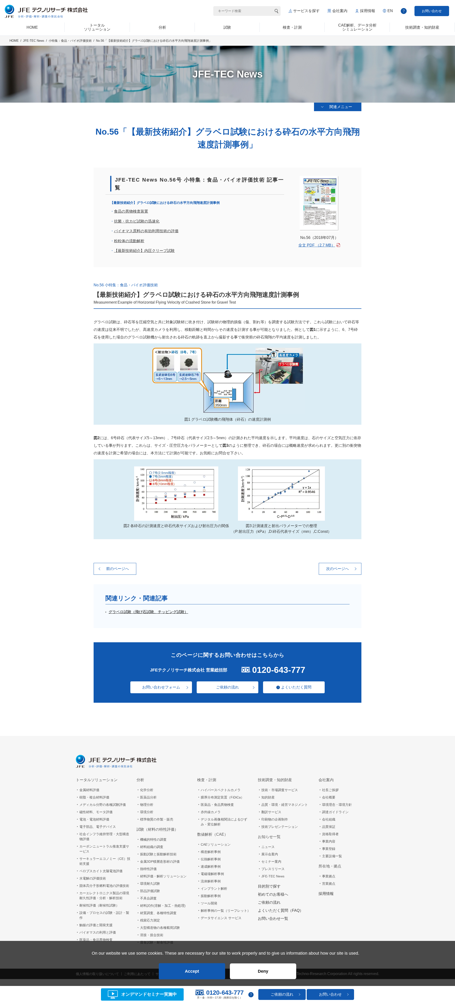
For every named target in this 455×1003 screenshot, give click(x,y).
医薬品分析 (148, 797)
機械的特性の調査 (153, 839)
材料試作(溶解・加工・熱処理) (163, 905)
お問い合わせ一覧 (273, 918)
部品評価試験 (150, 891)
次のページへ (337, 569)
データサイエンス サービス (221, 918)
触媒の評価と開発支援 (96, 925)
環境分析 (146, 812)
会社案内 (339, 11)
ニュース (268, 847)
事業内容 (328, 841)
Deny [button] (263, 971)
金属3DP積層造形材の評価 (160, 861)
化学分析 (146, 790)
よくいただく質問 (296, 687)
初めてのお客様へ (273, 894)
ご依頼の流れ (227, 687)
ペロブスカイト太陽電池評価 (101, 871)
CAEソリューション (216, 844)
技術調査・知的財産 (275, 780)
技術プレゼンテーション (279, 827)
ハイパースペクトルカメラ (221, 790)
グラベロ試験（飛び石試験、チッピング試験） (148, 612)
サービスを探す (306, 11)
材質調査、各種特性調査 (158, 913)
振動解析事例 (211, 896)
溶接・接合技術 (151, 935)
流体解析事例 (211, 881)
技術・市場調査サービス (279, 790)
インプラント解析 (214, 888)
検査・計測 (206, 780)
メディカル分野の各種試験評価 (102, 805)
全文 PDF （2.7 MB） (316, 245)
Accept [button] (192, 971)
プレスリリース (273, 869)
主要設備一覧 (332, 856)
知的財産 (268, 797)
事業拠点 (328, 876)
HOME (14, 40)
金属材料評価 (89, 790)
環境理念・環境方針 (337, 805)
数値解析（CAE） (212, 834)
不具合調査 (148, 898)
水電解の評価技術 (92, 878)
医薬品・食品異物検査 (96, 940)
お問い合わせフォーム (161, 687)
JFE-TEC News (33, 40)
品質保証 (328, 827)
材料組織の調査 (151, 847)
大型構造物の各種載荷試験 (160, 928)
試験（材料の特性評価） (157, 829)
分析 (140, 780)
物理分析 (146, 805)
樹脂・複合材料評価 (94, 797)
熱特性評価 (148, 869)
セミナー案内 (271, 861)
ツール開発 (209, 903)
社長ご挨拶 (330, 790)
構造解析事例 (211, 852)
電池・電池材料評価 (94, 819)
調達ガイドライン (335, 812)
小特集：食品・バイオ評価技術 (70, 40)
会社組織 (328, 819)
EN (390, 11)
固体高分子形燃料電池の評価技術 (104, 886)
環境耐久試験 (150, 883)
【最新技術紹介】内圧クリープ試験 (144, 251)
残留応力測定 (150, 920)
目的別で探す (269, 886)
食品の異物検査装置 (131, 211)
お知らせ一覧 (269, 837)
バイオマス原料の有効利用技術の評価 (146, 231)
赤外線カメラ (211, 812)
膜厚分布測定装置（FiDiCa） (222, 797)
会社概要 (328, 797)
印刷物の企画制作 (274, 819)
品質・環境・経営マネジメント (284, 805)
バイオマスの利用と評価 (97, 932)
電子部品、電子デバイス (97, 827)
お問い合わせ (432, 11)
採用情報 (367, 11)
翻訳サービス (271, 812)
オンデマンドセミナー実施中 (149, 994)
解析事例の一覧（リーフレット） (225, 910)
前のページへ (117, 569)
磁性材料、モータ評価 (96, 812)
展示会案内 (269, 854)
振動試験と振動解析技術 (158, 854)
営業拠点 (328, 883)
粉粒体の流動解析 (129, 241)
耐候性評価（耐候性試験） (99, 905)
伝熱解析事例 (211, 859)
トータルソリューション (97, 780)
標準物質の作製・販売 (156, 819)
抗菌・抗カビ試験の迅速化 (136, 221)
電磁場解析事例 (212, 874)
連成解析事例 (211, 866)
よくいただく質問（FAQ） (280, 910)
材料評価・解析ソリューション (163, 876)
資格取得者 (330, 834)
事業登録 (328, 849)
